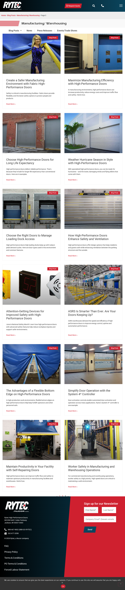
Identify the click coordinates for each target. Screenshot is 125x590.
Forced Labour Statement (16, 569)
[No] (120, 584)
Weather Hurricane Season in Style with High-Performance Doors (90, 161)
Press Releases (44, 30)
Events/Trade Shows (67, 30)
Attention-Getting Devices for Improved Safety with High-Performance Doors (25, 315)
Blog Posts (11, 15)
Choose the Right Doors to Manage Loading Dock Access (29, 237)
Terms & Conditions (13, 558)
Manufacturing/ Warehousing (28, 15)
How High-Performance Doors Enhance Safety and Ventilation (88, 237)
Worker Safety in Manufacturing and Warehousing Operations (91, 468)
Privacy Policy (11, 552)
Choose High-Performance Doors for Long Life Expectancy (30, 161)
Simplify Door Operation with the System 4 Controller (89, 392)
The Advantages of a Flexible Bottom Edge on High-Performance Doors (30, 392)
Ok (63, 586)
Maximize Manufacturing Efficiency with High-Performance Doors (91, 82)
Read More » (11, 104)
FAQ (6, 546)
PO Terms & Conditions (15, 563)
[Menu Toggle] (121, 6)
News (29, 30)
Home (3, 15)
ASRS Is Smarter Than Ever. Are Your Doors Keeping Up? (92, 313)
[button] (93, 6)
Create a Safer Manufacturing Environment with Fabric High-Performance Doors (25, 84)
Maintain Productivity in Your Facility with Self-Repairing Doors (30, 468)
